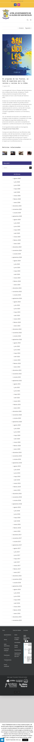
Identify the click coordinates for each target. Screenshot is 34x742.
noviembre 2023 (17, 291)
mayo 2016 (17, 600)
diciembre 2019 (17, 452)
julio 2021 (17, 387)
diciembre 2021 (17, 370)
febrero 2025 (17, 240)
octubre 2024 (17, 254)
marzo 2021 (17, 401)
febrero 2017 (17, 569)
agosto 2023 (17, 302)
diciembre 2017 (17, 534)
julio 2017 (17, 552)
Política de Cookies (23, 677)
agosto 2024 (17, 260)
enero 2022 (17, 367)
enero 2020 (17, 449)
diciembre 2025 (17, 206)
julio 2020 (17, 428)
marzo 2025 (17, 236)
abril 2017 (17, 562)
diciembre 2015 (17, 617)
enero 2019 (17, 490)
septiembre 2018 (17, 504)
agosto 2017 (17, 548)
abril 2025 (17, 233)
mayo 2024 (17, 271)
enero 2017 (17, 572)
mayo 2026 (17, 189)
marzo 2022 (17, 360)
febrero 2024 (17, 281)
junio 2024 (17, 267)
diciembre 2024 (17, 247)
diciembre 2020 (17, 411)
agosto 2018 (17, 507)
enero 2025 (17, 243)
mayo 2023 (17, 312)
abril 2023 (17, 315)
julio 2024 (17, 264)
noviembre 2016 (17, 579)
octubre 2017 (17, 541)
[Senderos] (11, 683)
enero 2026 (17, 202)
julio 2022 (17, 346)
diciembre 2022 (17, 329)
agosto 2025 (17, 219)
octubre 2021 (17, 377)
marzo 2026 (17, 195)
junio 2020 (17, 432)
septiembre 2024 (17, 257)
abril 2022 (17, 356)
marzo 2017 (17, 565)
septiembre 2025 (17, 216)
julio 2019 (17, 469)
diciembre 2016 (17, 575)
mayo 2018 (17, 517)
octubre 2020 (17, 418)
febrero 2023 (17, 322)
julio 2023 (17, 305)
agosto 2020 (17, 425)
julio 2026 (17, 182)
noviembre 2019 (17, 456)
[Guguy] (22, 679)
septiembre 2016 (17, 586)
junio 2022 (17, 349)
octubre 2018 (17, 500)
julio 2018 (17, 510)
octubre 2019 (17, 459)
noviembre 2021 (17, 373)
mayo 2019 (17, 476)
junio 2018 (17, 514)
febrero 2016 (17, 610)
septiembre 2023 (17, 298)
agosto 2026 (17, 178)
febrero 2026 (17, 199)
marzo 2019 (17, 483)
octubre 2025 (17, 212)
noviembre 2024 (17, 250)
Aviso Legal (9, 677)
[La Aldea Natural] (23, 683)
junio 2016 (17, 596)
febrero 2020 (17, 445)
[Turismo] (11, 679)
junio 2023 (17, 308)
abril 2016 (17, 603)
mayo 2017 (17, 558)
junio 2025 (17, 226)
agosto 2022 (17, 343)
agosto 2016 (17, 589)
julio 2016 (17, 593)
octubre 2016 (17, 582)
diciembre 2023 (17, 288)
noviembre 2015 (17, 620)
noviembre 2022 (17, 332)
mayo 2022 (17, 353)
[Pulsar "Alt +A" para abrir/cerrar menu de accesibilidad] (2, 740)
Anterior (21, 28)
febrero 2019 (17, 486)
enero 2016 (17, 613)
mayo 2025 (17, 230)
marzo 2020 (17, 442)
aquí (20, 740)
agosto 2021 (17, 384)
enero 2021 (17, 408)
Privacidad (15, 677)
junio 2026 (17, 185)
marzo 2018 (17, 524)
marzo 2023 (17, 319)
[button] (3, 153)
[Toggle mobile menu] (31, 20)
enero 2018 (17, 531)
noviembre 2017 (17, 538)
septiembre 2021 (17, 380)
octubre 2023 (17, 295)
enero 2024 (17, 284)
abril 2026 (17, 192)
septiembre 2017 (17, 545)
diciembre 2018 (17, 493)
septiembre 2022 (17, 339)
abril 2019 (17, 480)
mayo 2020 (17, 435)
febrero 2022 (17, 363)
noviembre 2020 (17, 415)
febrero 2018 (17, 528)
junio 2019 (17, 473)
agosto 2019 (17, 466)
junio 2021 (17, 391)
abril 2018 (17, 521)
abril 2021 (17, 397)
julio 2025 (17, 223)
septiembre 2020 (17, 421)
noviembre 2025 (17, 209)
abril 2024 (17, 274)
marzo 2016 (17, 606)
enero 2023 (17, 326)
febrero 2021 (17, 404)
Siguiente (27, 28)
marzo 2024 (17, 278)
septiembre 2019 (17, 463)
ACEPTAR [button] (25, 739)
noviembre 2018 (17, 497)
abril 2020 (17, 438)
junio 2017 (17, 555)
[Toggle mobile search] (27, 20)
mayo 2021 (17, 394)
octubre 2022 (17, 336)
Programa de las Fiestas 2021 (10, 129)
